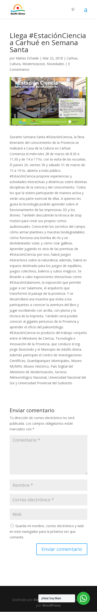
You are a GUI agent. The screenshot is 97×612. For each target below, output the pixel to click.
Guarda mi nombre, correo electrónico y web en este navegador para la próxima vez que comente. (47, 531)
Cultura (15, 64)
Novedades (55, 64)
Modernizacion (33, 64)
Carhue (72, 58)
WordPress (51, 605)
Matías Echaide (27, 58)
